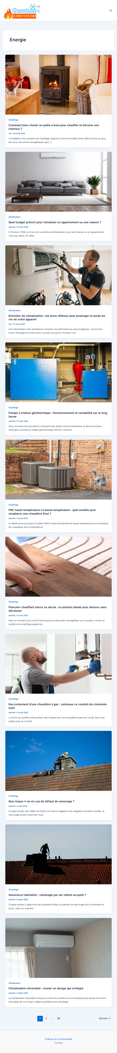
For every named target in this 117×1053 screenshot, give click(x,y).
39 (58, 1018)
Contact (58, 1042)
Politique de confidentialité (58, 1039)
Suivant (104, 1018)
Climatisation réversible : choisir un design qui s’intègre (46, 988)
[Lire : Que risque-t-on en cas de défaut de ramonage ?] (58, 760)
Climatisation (15, 217)
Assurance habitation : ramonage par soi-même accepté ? (47, 894)
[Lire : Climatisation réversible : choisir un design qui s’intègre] (58, 947)
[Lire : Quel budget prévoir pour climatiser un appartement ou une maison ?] (58, 181)
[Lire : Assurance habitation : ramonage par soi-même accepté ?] (58, 854)
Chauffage (13, 120)
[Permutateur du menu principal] (111, 10)
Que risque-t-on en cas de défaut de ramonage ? (41, 801)
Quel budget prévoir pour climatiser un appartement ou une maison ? (55, 222)
